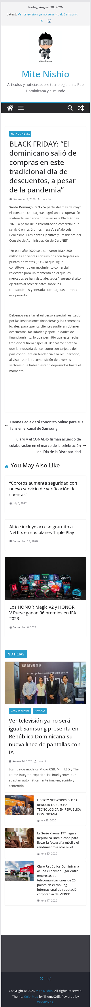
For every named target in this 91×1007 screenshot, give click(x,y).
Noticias (40, 711)
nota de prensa (20, 133)
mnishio (46, 199)
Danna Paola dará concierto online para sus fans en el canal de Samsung (46, 425)
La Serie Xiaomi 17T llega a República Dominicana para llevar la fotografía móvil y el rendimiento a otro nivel (58, 840)
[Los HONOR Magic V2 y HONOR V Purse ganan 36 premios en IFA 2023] (45, 560)
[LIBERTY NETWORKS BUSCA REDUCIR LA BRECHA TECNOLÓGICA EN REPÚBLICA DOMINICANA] (19, 810)
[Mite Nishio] (10, 108)
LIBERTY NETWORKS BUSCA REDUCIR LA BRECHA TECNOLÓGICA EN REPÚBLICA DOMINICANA (59, 807)
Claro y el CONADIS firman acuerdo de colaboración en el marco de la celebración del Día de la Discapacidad (45, 445)
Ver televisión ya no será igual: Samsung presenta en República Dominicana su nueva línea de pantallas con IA (45, 736)
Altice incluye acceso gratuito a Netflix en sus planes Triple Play (41, 529)
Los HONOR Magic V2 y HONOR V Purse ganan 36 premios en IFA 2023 (42, 612)
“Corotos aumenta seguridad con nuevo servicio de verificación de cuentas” (43, 488)
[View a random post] (81, 108)
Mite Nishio (45, 74)
